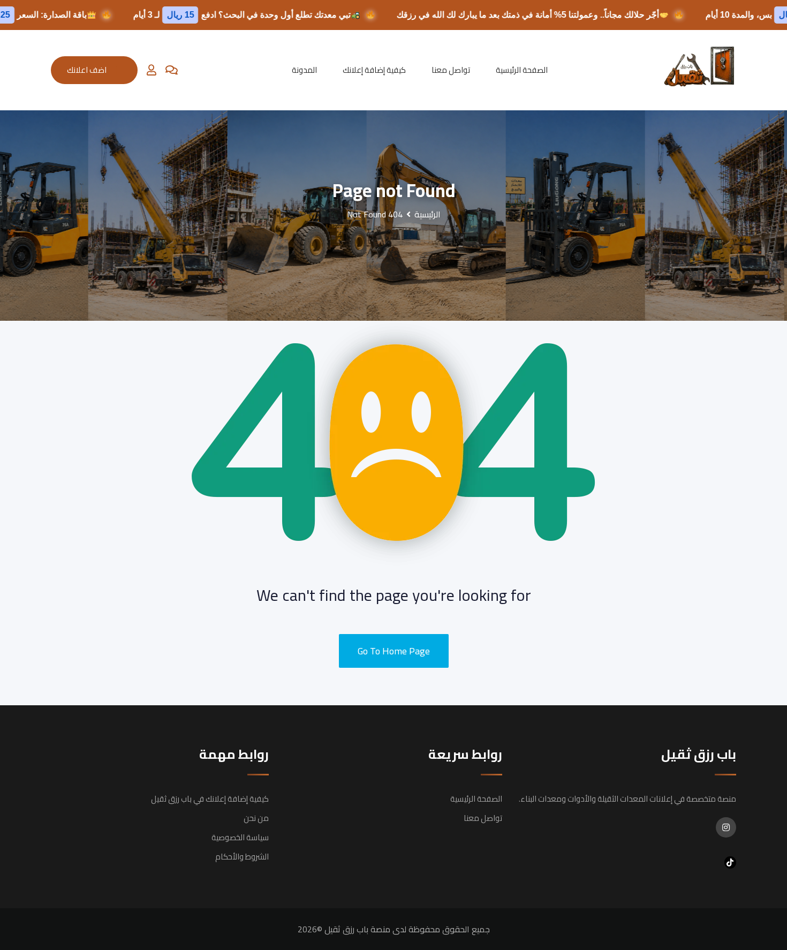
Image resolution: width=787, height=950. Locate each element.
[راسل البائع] (171, 70)
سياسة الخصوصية (240, 837)
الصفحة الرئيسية (522, 70)
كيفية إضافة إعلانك (374, 70)
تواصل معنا (451, 70)
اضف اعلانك (87, 70)
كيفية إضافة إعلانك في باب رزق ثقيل (210, 798)
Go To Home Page (394, 651)
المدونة (304, 70)
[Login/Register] (151, 70)
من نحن (256, 818)
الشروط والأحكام (242, 856)
